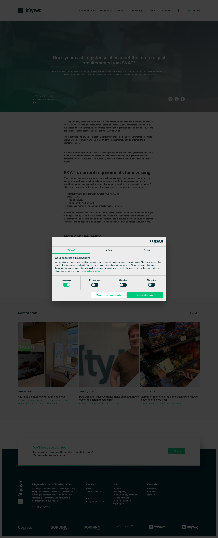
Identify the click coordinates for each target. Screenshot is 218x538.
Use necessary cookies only (108, 295)
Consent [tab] (71, 250)
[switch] (94, 285)
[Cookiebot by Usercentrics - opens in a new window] (152, 242)
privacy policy (93, 271)
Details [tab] (109, 250)
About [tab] (147, 250)
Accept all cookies (145, 295)
